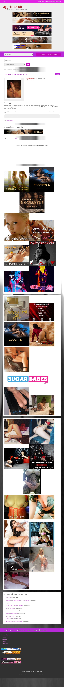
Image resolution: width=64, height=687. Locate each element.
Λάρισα (4, 639)
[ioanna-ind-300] (41, 571)
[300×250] (16, 191)
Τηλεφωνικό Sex (10, 69)
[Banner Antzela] (16, 443)
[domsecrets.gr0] (41, 468)
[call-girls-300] (16, 240)
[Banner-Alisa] (16, 519)
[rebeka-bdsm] (41, 519)
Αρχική (5, 69)
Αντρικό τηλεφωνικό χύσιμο (16, 74)
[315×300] (42, 265)
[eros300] (41, 291)
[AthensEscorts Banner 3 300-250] (41, 240)
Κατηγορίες (11, 630)
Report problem (9, 120)
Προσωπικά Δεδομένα (33, 630)
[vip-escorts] (41, 191)
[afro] (32, 493)
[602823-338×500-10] (16, 414)
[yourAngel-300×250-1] (16, 291)
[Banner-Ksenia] (41, 443)
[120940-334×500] (16, 546)
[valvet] (16, 265)
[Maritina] (41, 346)
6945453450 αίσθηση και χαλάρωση (14, 621)
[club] (16, 571)
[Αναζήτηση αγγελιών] (28, 64)
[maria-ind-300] (41, 546)
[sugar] (28, 386)
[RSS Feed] (4, 1)
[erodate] (32, 212)
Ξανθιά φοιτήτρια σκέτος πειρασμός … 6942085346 (17, 600)
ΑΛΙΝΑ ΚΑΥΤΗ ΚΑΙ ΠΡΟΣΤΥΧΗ (13, 618)
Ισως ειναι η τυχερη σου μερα (12, 610)
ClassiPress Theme (23, 675)
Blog (16, 630)
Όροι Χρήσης (22, 630)
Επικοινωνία (43, 630)
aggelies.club (12, 7)
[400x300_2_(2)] (41, 320)
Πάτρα (4, 637)
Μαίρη (7, 603)
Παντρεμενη (8, 597)
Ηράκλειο (5, 643)
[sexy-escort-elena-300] (41, 414)
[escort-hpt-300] (16, 371)
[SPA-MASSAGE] (16, 320)
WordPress (42, 675)
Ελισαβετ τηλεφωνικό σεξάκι (12, 613)
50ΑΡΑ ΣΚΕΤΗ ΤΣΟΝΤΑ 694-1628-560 (14, 605)
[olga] (16, 468)
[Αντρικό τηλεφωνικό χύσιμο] (14, 88)
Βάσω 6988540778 (10, 616)
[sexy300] (16, 588)
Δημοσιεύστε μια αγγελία (49, 54)
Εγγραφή (53, 1)
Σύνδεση (58, 1)
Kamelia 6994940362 (11, 608)
